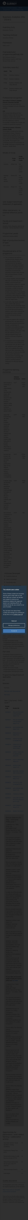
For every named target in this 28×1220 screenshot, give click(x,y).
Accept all (14, 631)
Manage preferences (14, 625)
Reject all (14, 621)
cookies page (17, 614)
